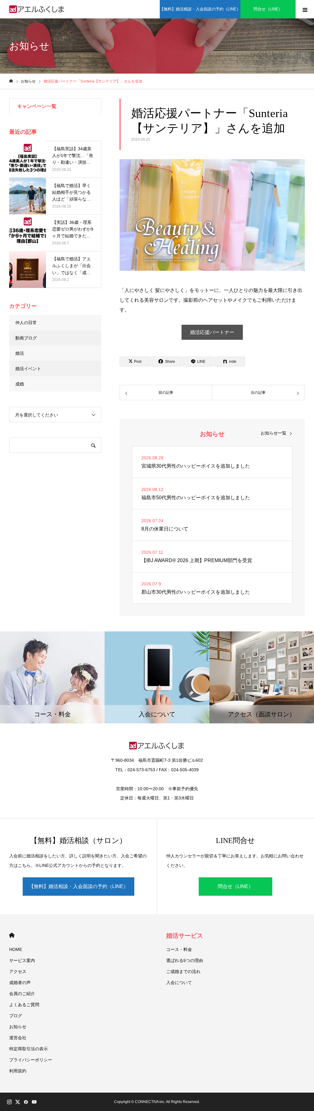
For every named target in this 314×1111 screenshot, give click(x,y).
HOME (11, 935)
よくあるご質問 (24, 1004)
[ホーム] (11, 81)
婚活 (19, 353)
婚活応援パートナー (212, 332)
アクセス (17, 971)
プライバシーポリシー (30, 1059)
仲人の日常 (26, 322)
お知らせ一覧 (273, 433)
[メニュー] (305, 9)
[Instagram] (9, 1102)
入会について (179, 982)
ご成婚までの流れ (183, 971)
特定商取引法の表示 (28, 1048)
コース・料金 (179, 949)
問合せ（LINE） (268, 9)
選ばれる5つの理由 (184, 960)
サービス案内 (22, 960)
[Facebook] (26, 1102)
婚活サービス (184, 935)
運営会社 (17, 1037)
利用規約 (17, 1070)
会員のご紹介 (22, 993)
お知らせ (17, 1026)
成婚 (19, 383)
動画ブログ (26, 337)
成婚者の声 (20, 982)
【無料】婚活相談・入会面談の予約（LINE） (200, 9)
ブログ (15, 1015)
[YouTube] (34, 1102)
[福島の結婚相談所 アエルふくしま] (37, 9)
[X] (17, 1102)
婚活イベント (28, 368)
